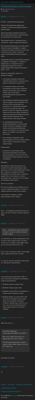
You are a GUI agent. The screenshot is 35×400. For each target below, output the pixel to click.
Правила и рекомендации (24, 384)
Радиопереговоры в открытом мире (16, 6)
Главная (3, 384)
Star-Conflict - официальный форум (12, 2)
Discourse (13, 395)
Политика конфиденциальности (11, 391)
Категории (11, 384)
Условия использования (8, 388)
